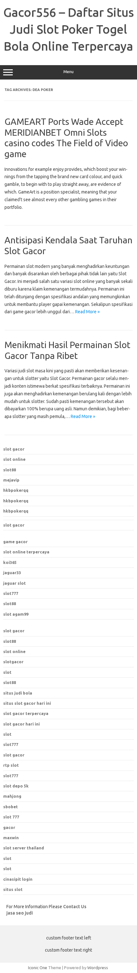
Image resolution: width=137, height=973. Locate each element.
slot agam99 (15, 614)
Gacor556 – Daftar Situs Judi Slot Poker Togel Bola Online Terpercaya (69, 29)
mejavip (11, 480)
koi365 (10, 562)
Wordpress (97, 967)
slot (7, 672)
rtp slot (11, 765)
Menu (68, 71)
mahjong (12, 796)
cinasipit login (17, 879)
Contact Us (74, 906)
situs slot (13, 889)
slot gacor (14, 449)
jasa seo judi (19, 913)
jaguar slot (14, 583)
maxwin (11, 837)
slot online (14, 459)
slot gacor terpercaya (25, 713)
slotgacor (13, 661)
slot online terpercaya (26, 552)
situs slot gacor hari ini (27, 703)
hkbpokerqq (15, 490)
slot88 (9, 469)
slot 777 (11, 817)
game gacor (15, 541)
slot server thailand (23, 848)
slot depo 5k (16, 786)
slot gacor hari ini (21, 724)
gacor (9, 827)
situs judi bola (17, 693)
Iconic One (37, 967)
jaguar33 (12, 572)
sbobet (10, 806)
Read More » (87, 311)
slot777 (10, 593)
